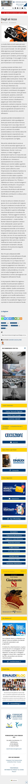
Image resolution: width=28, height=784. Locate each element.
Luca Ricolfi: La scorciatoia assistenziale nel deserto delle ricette (12, 397)
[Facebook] (10, 318)
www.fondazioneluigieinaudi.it (14, 749)
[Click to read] (13, 358)
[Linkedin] (13, 318)
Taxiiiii (5, 386)
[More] (21, 318)
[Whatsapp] (2, 318)
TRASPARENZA (14, 768)
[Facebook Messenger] (5, 318)
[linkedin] (15, 8)
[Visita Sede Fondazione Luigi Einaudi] (14, 5)
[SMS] (18, 318)
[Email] (15, 318)
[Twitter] (8, 318)
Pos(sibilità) (6, 374)
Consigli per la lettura (9, 571)
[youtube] (22, 8)
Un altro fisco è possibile (10, 362)
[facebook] (17, 8)
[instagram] (20, 8)
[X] (13, 8)
